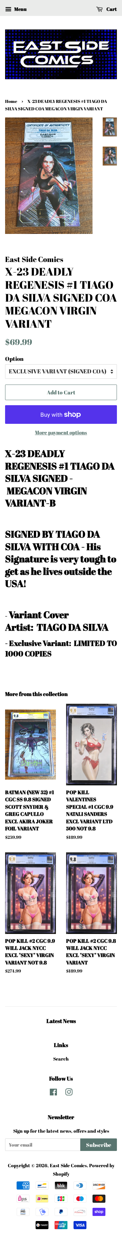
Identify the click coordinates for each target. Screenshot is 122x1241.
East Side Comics (68, 1165)
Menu (19, 9)
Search (61, 1058)
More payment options (61, 432)
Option (14, 359)
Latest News (61, 1021)
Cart (111, 9)
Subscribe (98, 1145)
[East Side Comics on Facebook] (53, 1093)
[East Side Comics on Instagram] (69, 1093)
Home (11, 101)
